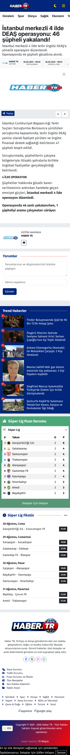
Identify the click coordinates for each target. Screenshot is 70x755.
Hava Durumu (14, 669)
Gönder (9, 291)
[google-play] (43, 711)
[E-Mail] (24, 242)
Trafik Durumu (15, 673)
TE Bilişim (43, 741)
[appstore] (26, 711)
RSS (9, 728)
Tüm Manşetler (15, 680)
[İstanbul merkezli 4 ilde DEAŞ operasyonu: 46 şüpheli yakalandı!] (35, 88)
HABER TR (27, 235)
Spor (21, 16)
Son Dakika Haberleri (18, 684)
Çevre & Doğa (12, 704)
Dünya (32, 16)
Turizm (41, 704)
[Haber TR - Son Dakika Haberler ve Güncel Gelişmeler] (19, 5)
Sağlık (44, 16)
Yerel (53, 704)
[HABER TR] (10, 238)
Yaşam (8, 700)
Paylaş (9, 113)
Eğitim (28, 704)
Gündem (8, 16)
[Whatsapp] (44, 659)
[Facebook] (26, 659)
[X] (32, 659)
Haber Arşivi (13, 687)
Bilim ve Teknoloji (47, 700)
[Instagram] (38, 659)
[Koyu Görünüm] (55, 6)
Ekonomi (58, 16)
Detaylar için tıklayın (35, 503)
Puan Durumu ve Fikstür (20, 676)
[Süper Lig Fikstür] (65, 515)
